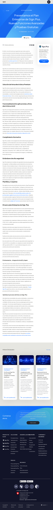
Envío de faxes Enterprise (14, 448)
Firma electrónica (14, 438)
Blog (21, 468)
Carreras (31, 442)
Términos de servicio (13, 505)
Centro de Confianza (40, 441)
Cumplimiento (41, 448)
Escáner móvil (14, 444)
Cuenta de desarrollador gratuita (24, 448)
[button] (45, 505)
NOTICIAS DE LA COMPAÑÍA (26, 10)
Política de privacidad (20, 505)
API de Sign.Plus (23, 442)
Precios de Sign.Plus (15, 463)
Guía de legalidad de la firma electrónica (42, 454)
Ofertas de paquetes (13, 471)
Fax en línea (13, 442)
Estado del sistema (24, 472)
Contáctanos (32, 451)
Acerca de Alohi (32, 438)
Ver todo (48, 349)
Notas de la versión (24, 470)
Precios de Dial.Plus (15, 466)
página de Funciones (15, 201)
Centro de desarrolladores (23, 439)
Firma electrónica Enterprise (14, 452)
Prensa (30, 440)
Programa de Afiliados (32, 445)
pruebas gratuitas (13, 60)
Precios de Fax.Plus (15, 468)
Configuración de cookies (30, 505)
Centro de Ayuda (23, 465)
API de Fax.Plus (23, 444)
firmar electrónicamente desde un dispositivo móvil (18, 133)
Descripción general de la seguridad (42, 445)
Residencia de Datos (42, 451)
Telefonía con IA (14, 440)
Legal (30, 449)
